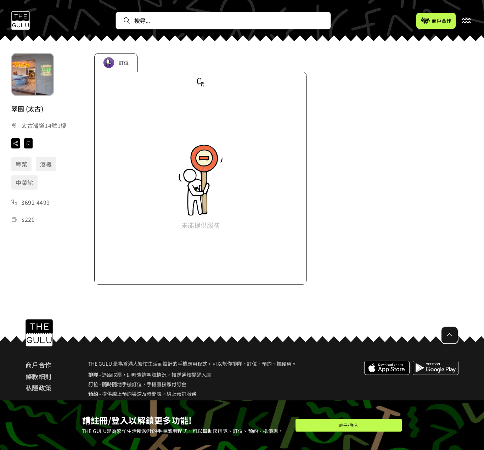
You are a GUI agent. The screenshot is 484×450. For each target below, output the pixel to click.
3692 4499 (35, 202)
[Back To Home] (20, 20)
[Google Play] (435, 383)
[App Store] (387, 383)
